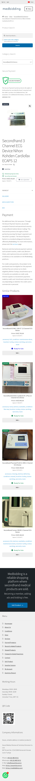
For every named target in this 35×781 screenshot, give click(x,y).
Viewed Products (10, 650)
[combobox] (17, 62)
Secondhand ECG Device (21, 16)
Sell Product (9, 661)
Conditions (8, 631)
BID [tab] (3, 208)
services (15, 244)
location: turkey (8, 342)
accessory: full (7, 339)
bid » (17, 353)
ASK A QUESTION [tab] (8, 202)
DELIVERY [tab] (5, 196)
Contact (7, 658)
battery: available (19, 407)
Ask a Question (25, 179)
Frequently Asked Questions (14, 654)
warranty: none (18, 412)
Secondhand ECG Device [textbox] (17, 62)
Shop (10, 16)
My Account (8, 669)
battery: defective (24, 474)
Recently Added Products (13, 646)
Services (7, 639)
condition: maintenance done (22, 339)
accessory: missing (11, 474)
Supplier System (10, 665)
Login (8, 2)
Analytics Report (10, 673)
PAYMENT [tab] (5, 190)
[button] (29, 106)
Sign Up (3, 2)
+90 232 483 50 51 (15, 760)
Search (17, 45)
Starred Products (10, 642)
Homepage (8, 624)
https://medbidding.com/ (14, 768)
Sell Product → (17, 605)
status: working (19, 342)
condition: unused (9, 476)
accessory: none (7, 407)
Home (6, 16)
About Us (8, 627)
